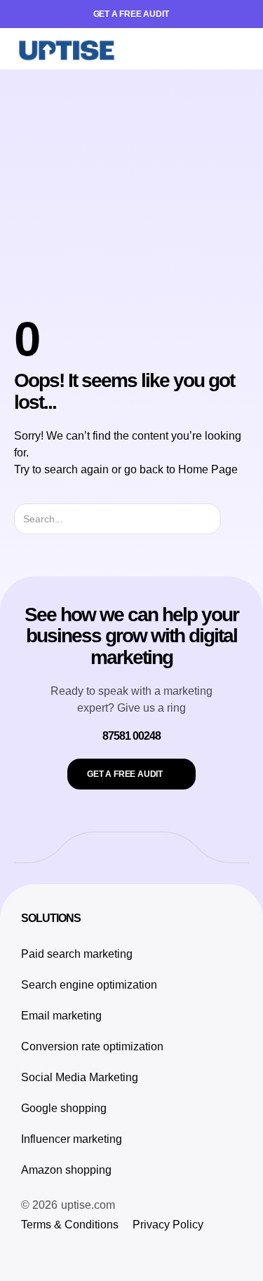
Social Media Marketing (79, 1077)
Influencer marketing (71, 1139)
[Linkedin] (91, 1253)
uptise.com (88, 1205)
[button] (238, 49)
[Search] (233, 518)
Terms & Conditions (70, 1225)
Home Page (208, 469)
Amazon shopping (66, 1170)
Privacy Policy (168, 1225)
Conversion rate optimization (92, 1046)
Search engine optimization (89, 985)
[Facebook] (60, 1253)
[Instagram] (28, 1253)
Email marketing (61, 1016)
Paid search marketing (77, 954)
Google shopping (64, 1108)
